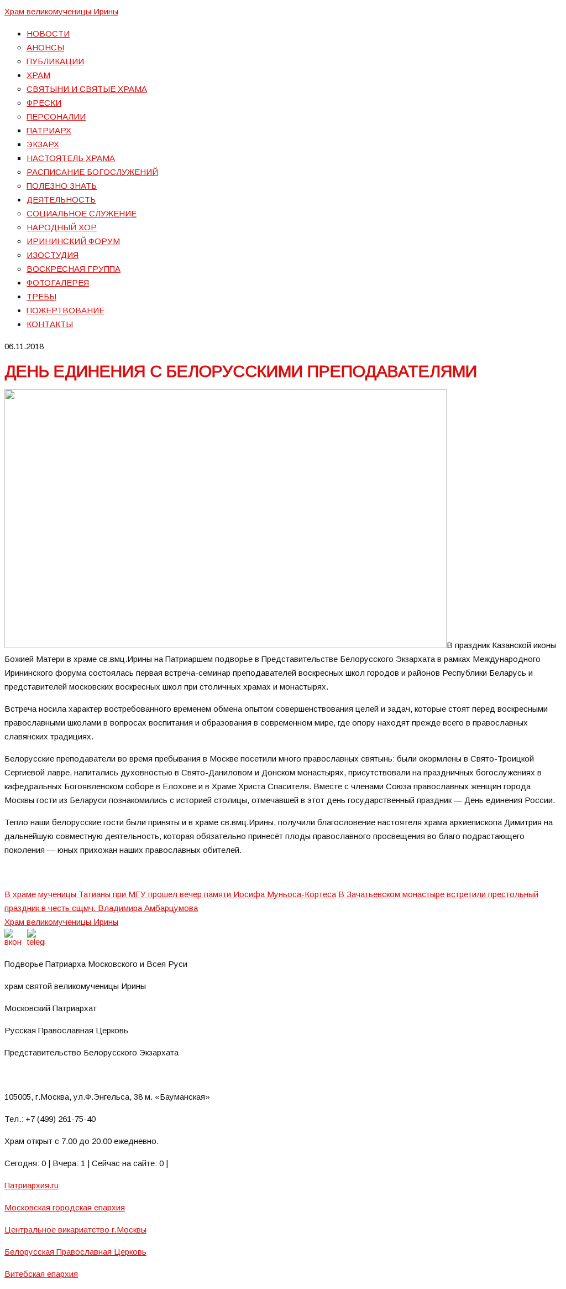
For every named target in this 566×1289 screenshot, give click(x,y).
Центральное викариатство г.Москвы (75, 1229)
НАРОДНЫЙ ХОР (62, 227)
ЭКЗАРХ (43, 144)
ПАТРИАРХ (49, 130)
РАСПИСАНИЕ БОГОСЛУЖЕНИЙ (92, 172)
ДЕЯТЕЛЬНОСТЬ (61, 199)
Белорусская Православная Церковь (75, 1251)
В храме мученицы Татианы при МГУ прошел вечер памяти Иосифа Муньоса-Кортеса (170, 894)
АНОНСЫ (45, 47)
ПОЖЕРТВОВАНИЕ (65, 310)
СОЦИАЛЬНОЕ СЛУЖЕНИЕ (82, 213)
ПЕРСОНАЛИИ (56, 116)
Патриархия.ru (31, 1185)
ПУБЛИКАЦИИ (55, 61)
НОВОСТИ (48, 33)
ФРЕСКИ (44, 102)
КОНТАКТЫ (50, 324)
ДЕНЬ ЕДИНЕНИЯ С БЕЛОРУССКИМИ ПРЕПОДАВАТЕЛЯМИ (240, 371)
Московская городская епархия (64, 1207)
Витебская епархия (41, 1273)
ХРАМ (38, 75)
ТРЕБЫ (41, 296)
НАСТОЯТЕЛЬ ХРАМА (71, 158)
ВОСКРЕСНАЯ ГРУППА (73, 268)
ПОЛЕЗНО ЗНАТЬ (62, 185)
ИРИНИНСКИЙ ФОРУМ (73, 241)
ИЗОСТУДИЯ (52, 255)
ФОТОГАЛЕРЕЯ (58, 282)
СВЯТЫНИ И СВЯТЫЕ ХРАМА (87, 89)
